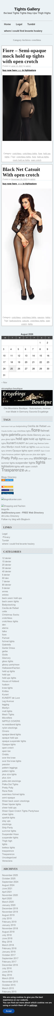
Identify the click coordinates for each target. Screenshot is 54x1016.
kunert (11, 442)
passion (41, 317)
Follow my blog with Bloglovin (15, 519)
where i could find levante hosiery (23, 31)
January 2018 (8, 951)
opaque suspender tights (14, 740)
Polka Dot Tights (10, 784)
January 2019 (8, 924)
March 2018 (8, 944)
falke (4, 631)
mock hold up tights (21, 160)
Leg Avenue (39, 443)
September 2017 (10, 958)
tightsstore (7, 466)
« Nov (4, 382)
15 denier (6, 561)
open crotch (36, 160)
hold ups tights (9, 677)
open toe (6, 750)
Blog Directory (7, 494)
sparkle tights (8, 817)
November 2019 (10, 911)
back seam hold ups (8, 426)
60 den (5, 578)
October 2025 (8, 878)
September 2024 (10, 881)
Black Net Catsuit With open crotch (21, 172)
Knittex (5, 691)
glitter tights (46, 435)
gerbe (24, 434)
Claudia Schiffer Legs (8, 431)
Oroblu (5, 754)
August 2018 (8, 931)
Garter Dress (8, 647)
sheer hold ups (9, 807)
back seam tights (10, 601)
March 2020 (8, 901)
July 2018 (7, 934)
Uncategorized (9, 857)
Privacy (6, 537)
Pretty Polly (9, 457)
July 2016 (7, 968)
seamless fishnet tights (13, 794)
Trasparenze (12, 470)
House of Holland (10, 681)
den (4, 624)
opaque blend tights (11, 734)
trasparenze (8, 850)
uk (26, 470)
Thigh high (7, 840)
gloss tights (10, 439)
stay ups (6, 820)
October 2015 (8, 984)
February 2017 (9, 961)
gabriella (14, 434)
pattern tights (20, 454)
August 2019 (8, 915)
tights (47, 317)
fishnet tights (8, 641)
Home (7, 24)
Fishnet (5, 637)
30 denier (6, 568)
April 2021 (7, 891)
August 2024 (8, 885)
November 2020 (10, 895)
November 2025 (10, 875)
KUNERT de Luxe (24, 443)
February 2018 (9, 948)
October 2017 (8, 954)
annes (5, 591)
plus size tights (39, 454)
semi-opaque (8, 797)
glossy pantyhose (10, 664)
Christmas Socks (10, 614)
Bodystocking (8, 604)
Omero (5, 731)
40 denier (6, 571)
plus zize (6, 777)
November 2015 (10, 981)
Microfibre (7, 717)
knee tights (7, 687)
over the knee (8, 757)
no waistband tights (11, 724)
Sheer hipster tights (11, 804)
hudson (5, 684)
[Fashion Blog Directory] (7, 480)
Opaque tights (19, 450)
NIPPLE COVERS (11, 721)
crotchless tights (30, 153)
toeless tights (8, 847)
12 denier (6, 558)
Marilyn (10, 446)
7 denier (6, 581)
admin (28, 66)
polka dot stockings (11, 780)
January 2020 (8, 905)
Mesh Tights (8, 714)
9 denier (6, 587)
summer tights (8, 462)
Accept (9, 1011)
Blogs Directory (8, 477)
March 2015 (8, 988)
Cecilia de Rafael (37, 426)
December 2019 (10, 908)
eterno (5, 627)
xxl (29, 471)
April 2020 (7, 898)
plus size (29, 454)
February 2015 (9, 991)
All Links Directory (10, 515)
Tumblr (31, 24)
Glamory (37, 434)
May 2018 (7, 941)
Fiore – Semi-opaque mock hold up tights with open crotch (24, 56)
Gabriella (6, 644)
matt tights (7, 711)
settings (33, 1005)
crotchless (16, 153)
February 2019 (9, 921)
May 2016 (7, 974)
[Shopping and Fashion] (13, 505)
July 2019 (7, 918)
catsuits (25, 320)
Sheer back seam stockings (16, 800)
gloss (3, 439)
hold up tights (43, 156)
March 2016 (8, 978)
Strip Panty (7, 827)
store (49, 459)
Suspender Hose (10, 834)
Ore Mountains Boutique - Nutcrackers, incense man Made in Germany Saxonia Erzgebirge (27, 410)
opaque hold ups (10, 737)
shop (31, 458)
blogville (5, 509)
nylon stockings (9, 727)
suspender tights (25, 462)
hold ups (22, 438)
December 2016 (10, 964)
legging (5, 704)
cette (49, 426)
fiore (40, 153)
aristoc (5, 594)
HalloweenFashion (11, 667)
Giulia (30, 434)
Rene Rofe (7, 790)
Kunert (5, 694)
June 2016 (7, 971)
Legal (19, 24)
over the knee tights (11, 760)
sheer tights (23, 458)
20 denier (6, 564)
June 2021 (7, 888)
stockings (40, 458)
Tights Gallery (27, 9)
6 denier (6, 574)
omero (9, 450)
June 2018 (7, 938)
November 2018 (10, 928)
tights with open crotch (26, 466)
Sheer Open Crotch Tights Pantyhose (20, 810)
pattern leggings (10, 767)
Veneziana (7, 860)
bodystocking (15, 320)
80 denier (6, 584)
